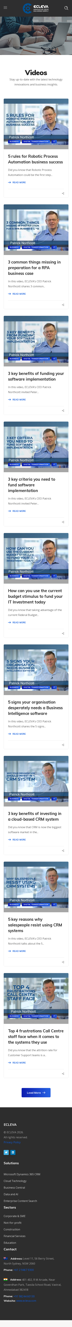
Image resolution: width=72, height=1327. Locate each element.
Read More (19, 182)
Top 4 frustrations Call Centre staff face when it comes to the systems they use (36, 1036)
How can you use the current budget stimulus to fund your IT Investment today (35, 596)
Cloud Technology (15, 1181)
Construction (12, 1229)
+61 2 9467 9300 (24, 1270)
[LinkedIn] (12, 1152)
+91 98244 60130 (24, 1296)
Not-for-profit (12, 1223)
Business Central (14, 1187)
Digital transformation (36, 141)
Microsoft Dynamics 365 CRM (22, 1174)
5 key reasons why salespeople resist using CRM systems (35, 925)
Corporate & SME (14, 1216)
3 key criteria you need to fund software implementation (31, 485)
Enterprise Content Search (20, 1201)
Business (14, 141)
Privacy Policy (12, 1142)
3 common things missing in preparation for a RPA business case (34, 268)
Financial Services (14, 1236)
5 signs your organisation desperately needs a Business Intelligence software (35, 708)
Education (10, 1243)
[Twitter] (6, 1152)
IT (54, 141)
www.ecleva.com (26, 1301)
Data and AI (11, 1194)
